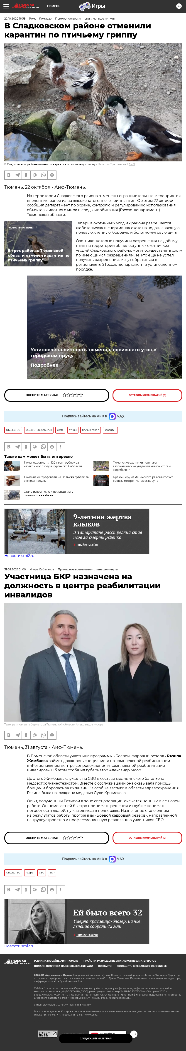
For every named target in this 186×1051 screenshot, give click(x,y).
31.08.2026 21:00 (15, 569)
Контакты (105, 966)
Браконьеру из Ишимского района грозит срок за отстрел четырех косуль (143, 478)
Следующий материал (96, 1038)
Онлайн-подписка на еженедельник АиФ (63, 966)
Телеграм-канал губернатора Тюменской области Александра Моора (53, 724)
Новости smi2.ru (19, 556)
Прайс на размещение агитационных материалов (119, 960)
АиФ (132, 164)
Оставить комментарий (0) (147, 395)
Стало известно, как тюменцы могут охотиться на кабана (49, 493)
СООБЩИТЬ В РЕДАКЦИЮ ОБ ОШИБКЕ (142, 966)
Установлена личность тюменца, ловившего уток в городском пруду (93, 352)
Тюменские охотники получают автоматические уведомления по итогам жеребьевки (142, 466)
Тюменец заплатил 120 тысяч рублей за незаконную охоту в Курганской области (53, 464)
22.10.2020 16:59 (14, 18)
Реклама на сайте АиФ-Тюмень (56, 960)
